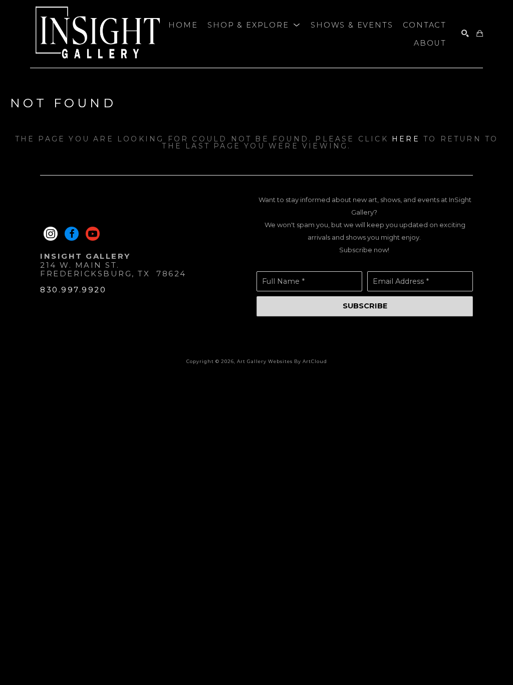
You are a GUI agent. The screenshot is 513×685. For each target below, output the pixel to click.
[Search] (465, 34)
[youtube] (93, 234)
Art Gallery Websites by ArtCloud (282, 361)
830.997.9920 (73, 289)
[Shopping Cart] (479, 34)
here (406, 138)
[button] (254, 25)
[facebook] (72, 234)
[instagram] (51, 234)
